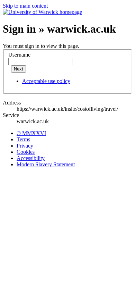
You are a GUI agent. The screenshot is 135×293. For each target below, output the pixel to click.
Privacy (25, 146)
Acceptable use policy (46, 81)
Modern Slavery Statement (46, 164)
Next (18, 69)
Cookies (26, 152)
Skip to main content (25, 6)
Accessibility (31, 158)
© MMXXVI (31, 133)
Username (19, 55)
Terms (23, 139)
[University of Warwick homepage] (42, 12)
